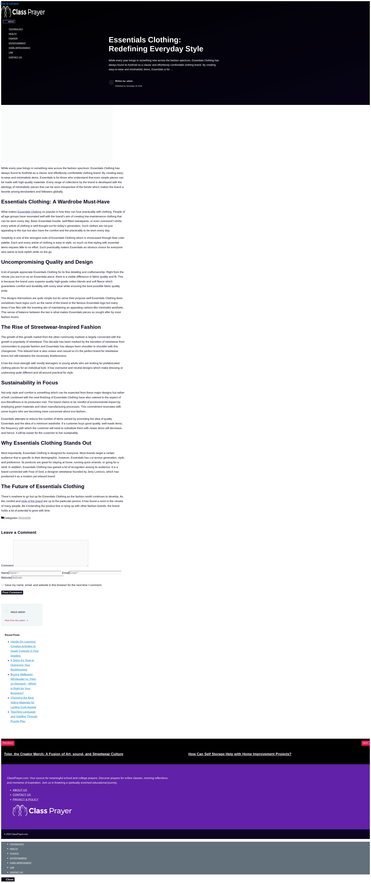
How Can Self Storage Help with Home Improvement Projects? (239, 754)
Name (5, 572)
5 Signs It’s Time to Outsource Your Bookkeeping (22, 665)
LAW (11, 52)
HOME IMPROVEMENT (19, 48)
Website (6, 577)
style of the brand (32, 501)
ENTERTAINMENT (17, 43)
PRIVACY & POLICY (26, 799)
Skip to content (9, 3)
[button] (5, 64)
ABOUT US (20, 790)
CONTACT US (15, 57)
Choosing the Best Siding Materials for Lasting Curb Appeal (23, 702)
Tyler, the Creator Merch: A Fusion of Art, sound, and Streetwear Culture (63, 754)
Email (65, 572)
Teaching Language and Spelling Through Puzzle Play (24, 716)
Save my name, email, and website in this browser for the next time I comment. (53, 585)
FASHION (13, 38)
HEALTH (13, 34)
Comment (7, 565)
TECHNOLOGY (16, 29)
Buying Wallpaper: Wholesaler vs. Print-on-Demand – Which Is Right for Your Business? (23, 684)
